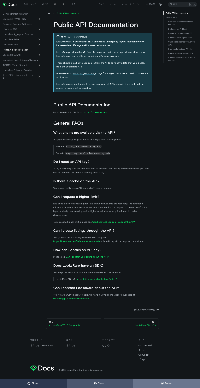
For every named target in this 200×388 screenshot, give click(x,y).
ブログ (101, 4)
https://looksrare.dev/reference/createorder (77, 241)
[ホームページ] (49, 13)
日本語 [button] (152, 4)
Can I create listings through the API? (181, 43)
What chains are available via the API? (180, 23)
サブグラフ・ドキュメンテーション (18, 76)
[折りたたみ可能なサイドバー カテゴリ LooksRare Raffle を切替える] (39, 39)
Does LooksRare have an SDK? (181, 53)
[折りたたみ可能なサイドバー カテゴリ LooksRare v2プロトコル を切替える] (39, 19)
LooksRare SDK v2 (11, 55)
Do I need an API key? (177, 29)
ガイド (45, 4)
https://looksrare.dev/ (95, 112)
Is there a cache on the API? (180, 33)
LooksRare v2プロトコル (14, 19)
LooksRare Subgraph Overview (17, 70)
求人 (73, 4)
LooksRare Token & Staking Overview (20, 60)
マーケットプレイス (130, 4)
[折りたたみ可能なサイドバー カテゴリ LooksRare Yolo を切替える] (39, 44)
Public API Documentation (15, 49)
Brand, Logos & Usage (84, 73)
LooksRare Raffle (11, 39)
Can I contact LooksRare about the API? (114, 222)
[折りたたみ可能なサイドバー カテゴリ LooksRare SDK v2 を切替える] (39, 55)
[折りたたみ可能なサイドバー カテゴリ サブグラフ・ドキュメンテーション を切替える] (39, 76)
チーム (113, 4)
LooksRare (89, 62)
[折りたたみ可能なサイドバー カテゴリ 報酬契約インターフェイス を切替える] (39, 65)
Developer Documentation (15, 14)
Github (142, 354)
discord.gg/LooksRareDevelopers (71, 298)
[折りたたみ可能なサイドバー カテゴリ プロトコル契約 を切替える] (39, 29)
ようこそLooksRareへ (41, 345)
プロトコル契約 (10, 29)
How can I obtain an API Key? (181, 49)
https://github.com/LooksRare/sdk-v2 (96, 279)
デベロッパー (59, 4)
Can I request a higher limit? (180, 38)
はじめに (107, 345)
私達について (30, 4)
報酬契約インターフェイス (15, 65)
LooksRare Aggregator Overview (18, 34)
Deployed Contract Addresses (17, 24)
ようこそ (71, 345)
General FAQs (171, 17)
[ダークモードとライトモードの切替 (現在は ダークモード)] (160, 4)
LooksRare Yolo (10, 44)
